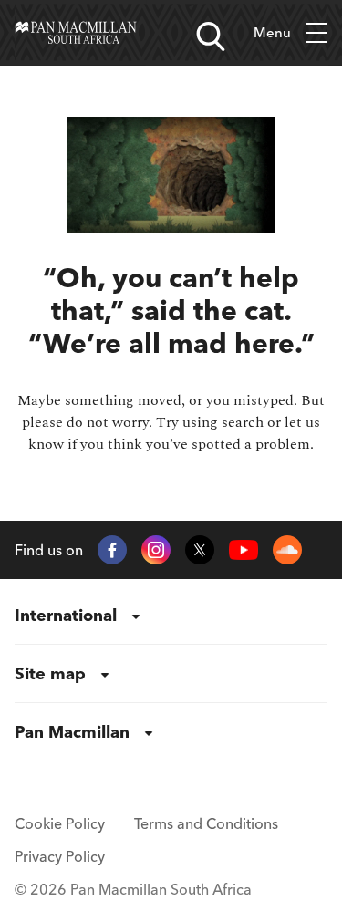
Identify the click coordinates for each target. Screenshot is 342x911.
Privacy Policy (60, 856)
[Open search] (210, 36)
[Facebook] (112, 549)
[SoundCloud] (287, 549)
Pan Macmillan (72, 731)
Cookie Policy (60, 823)
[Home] (76, 33)
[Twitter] (199, 549)
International (66, 615)
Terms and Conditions (206, 823)
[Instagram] (156, 549)
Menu (272, 32)
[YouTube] (243, 550)
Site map (50, 673)
